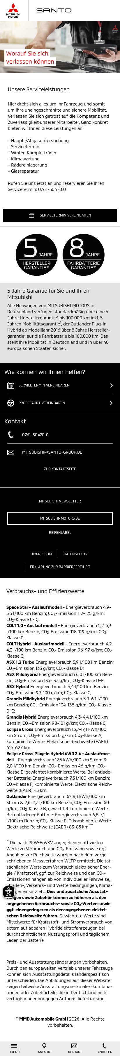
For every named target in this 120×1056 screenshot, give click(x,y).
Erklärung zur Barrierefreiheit (60, 567)
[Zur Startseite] (45, 10)
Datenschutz (76, 554)
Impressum (42, 554)
